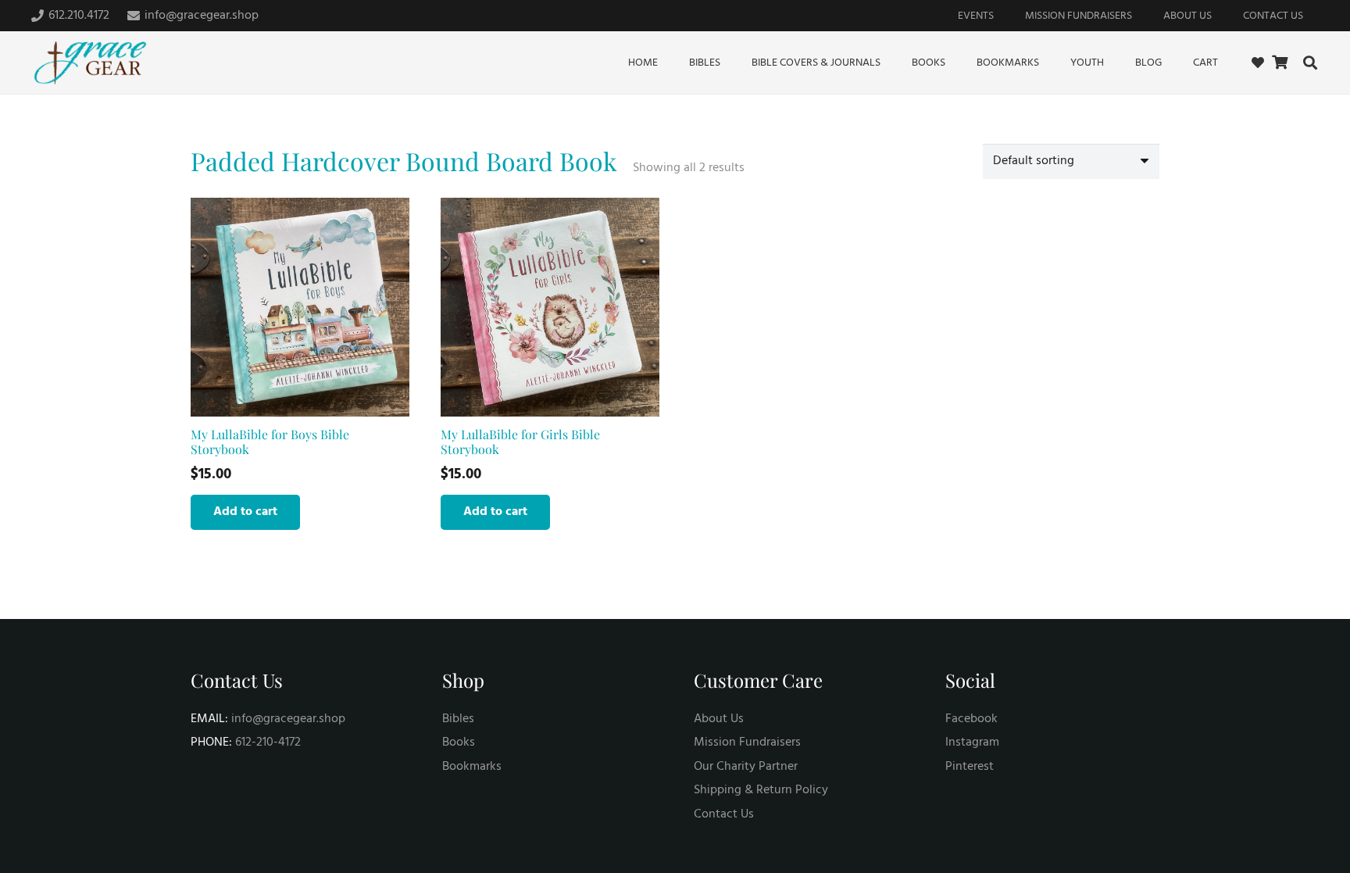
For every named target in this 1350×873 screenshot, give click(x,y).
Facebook (971, 719)
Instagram (972, 742)
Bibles (458, 719)
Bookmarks (472, 767)
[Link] (1258, 62)
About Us (719, 719)
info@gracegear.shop (288, 719)
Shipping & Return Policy (761, 790)
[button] (1310, 62)
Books (458, 742)
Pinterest (969, 767)
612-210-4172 (268, 742)
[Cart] (1279, 62)
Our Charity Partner (746, 767)
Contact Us (724, 814)
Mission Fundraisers (747, 742)
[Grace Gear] (90, 62)
